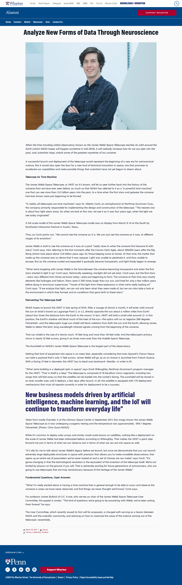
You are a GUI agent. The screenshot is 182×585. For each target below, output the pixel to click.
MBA (78, 3)
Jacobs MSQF (69, 3)
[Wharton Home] (14, 3)
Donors (29, 532)
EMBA (85, 3)
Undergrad (57, 3)
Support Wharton (56, 570)
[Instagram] (34, 570)
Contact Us (57, 22)
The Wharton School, (20, 577)
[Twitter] (7, 570)
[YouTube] (27, 570)
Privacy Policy (72, 577)
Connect (17, 22)
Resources (37, 22)
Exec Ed (99, 3)
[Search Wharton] (176, 3)
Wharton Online (111, 3)
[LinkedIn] (21, 570)
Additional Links (13, 552)
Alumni (61, 577)
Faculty (32, 3)
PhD (91, 3)
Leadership (36, 532)
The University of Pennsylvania (42, 577)
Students (45, 532)
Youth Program (44, 3)
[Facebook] (14, 570)
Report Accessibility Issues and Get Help (96, 577)
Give (47, 22)
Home (8, 22)
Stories (45, 530)
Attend (27, 22)
